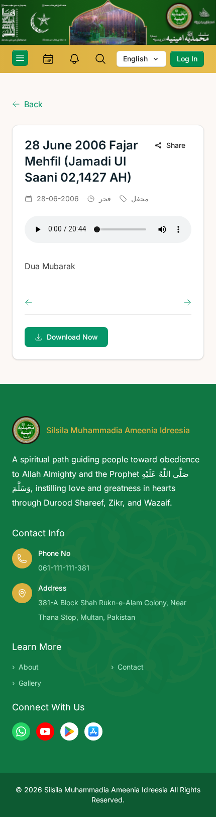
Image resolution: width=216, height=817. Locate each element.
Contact (127, 667)
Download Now (72, 337)
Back (33, 104)
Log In (187, 58)
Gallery (26, 683)
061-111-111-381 (63, 567)
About (25, 667)
